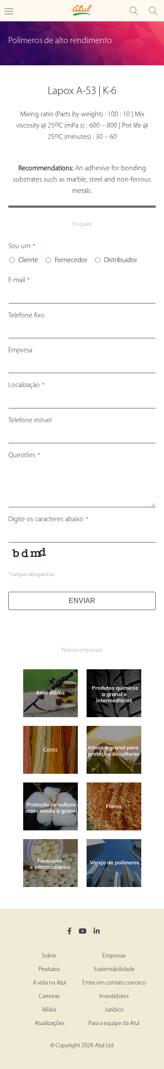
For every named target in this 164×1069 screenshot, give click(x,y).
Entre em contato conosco (114, 983)
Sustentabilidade (114, 969)
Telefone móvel (30, 420)
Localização (26, 385)
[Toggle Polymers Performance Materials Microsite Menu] (8, 10)
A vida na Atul (49, 983)
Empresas (114, 956)
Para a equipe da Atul (114, 1023)
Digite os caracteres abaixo (48, 519)
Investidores (114, 996)
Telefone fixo (26, 315)
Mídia (49, 1010)
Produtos (49, 969)
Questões (24, 455)
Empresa (20, 350)
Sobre (49, 956)
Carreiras (49, 996)
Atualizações (49, 1023)
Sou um (21, 246)
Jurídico (114, 1010)
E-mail (19, 280)
